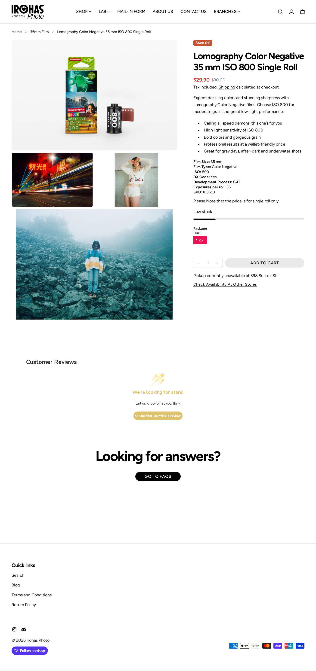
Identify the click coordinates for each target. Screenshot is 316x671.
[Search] (280, 11)
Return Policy (24, 604)
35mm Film (39, 32)
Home (17, 32)
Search (18, 575)
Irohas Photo (38, 640)
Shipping (227, 87)
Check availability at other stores (225, 284)
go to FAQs (158, 476)
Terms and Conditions (32, 595)
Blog (16, 585)
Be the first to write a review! (158, 416)
